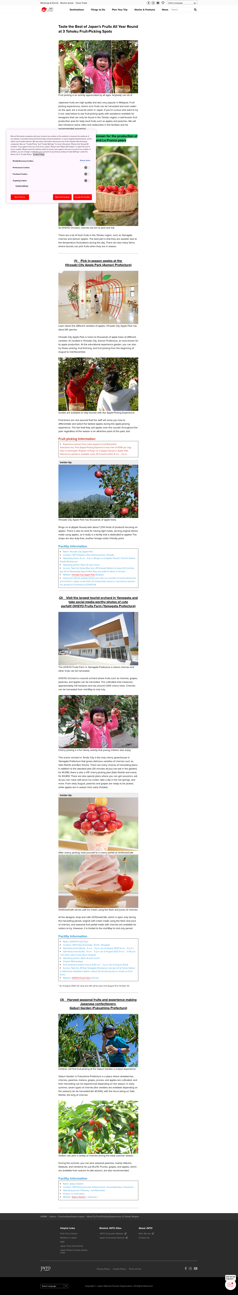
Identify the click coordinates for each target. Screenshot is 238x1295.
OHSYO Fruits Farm (81, 978)
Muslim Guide (67, 3)
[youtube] (196, 1269)
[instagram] (190, 1269)
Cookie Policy (38, 154)
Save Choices (20, 197)
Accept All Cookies (82, 197)
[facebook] (186, 1269)
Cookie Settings (22, 186)
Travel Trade (81, 3)
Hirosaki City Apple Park (83, 574)
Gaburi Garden (79, 1197)
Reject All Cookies (62, 197)
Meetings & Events (49, 3)
